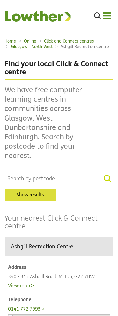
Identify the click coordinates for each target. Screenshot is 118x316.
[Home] (38, 20)
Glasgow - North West (32, 46)
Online (30, 41)
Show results (30, 195)
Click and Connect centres (69, 41)
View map (19, 286)
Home (10, 41)
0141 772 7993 (24, 309)
